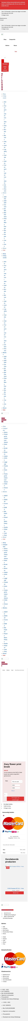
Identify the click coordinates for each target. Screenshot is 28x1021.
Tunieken (5, 157)
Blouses (5, 137)
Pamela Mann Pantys (5, 521)
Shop (4, 94)
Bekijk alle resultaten (5, 68)
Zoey (5, 535)
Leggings (5, 151)
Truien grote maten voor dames (6, 438)
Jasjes (6, 456)
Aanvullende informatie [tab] (9, 844)
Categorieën (4, 97)
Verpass (5, 236)
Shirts (5, 432)
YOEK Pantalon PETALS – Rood (15, 888)
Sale (4, 250)
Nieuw (4, 248)
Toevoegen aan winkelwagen (15, 798)
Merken (8, 670)
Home (4, 670)
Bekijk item (15, 892)
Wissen (13, 790)
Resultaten (5, 64)
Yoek (5, 533)
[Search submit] (2, 61)
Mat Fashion (5, 214)
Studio (6, 527)
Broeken (5, 131)
